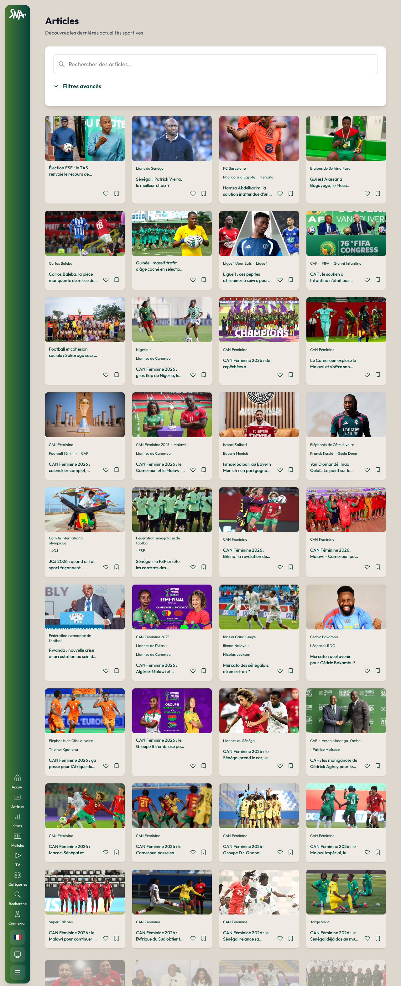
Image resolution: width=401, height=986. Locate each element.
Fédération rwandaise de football (70, 638)
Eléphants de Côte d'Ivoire (332, 444)
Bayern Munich (235, 453)
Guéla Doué (347, 453)
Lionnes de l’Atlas (150, 645)
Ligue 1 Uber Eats (237, 263)
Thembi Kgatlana (63, 749)
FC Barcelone (234, 168)
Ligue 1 (261, 263)
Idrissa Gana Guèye (239, 636)
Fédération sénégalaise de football (158, 540)
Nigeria (142, 349)
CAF (313, 263)
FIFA (325, 263)
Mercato (266, 177)
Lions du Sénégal (150, 168)
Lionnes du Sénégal (239, 740)
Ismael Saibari (235, 444)
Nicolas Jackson (236, 654)
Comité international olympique (66, 540)
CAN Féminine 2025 (152, 444)
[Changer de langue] (17, 937)
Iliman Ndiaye (234, 645)
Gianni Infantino (348, 263)
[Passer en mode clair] (17, 954)
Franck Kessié (321, 453)
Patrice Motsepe (326, 749)
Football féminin (63, 453)
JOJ (54, 550)
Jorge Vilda (320, 922)
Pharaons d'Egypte (239, 177)
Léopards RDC (322, 645)
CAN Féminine (235, 349)
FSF (141, 550)
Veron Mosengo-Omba (341, 740)
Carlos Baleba (60, 263)
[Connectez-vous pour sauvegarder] (116, 194)
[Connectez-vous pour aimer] (106, 194)
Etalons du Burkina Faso (330, 168)
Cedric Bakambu (324, 636)
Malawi (180, 444)
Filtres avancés (82, 86)
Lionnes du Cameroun (154, 358)
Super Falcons (61, 922)
